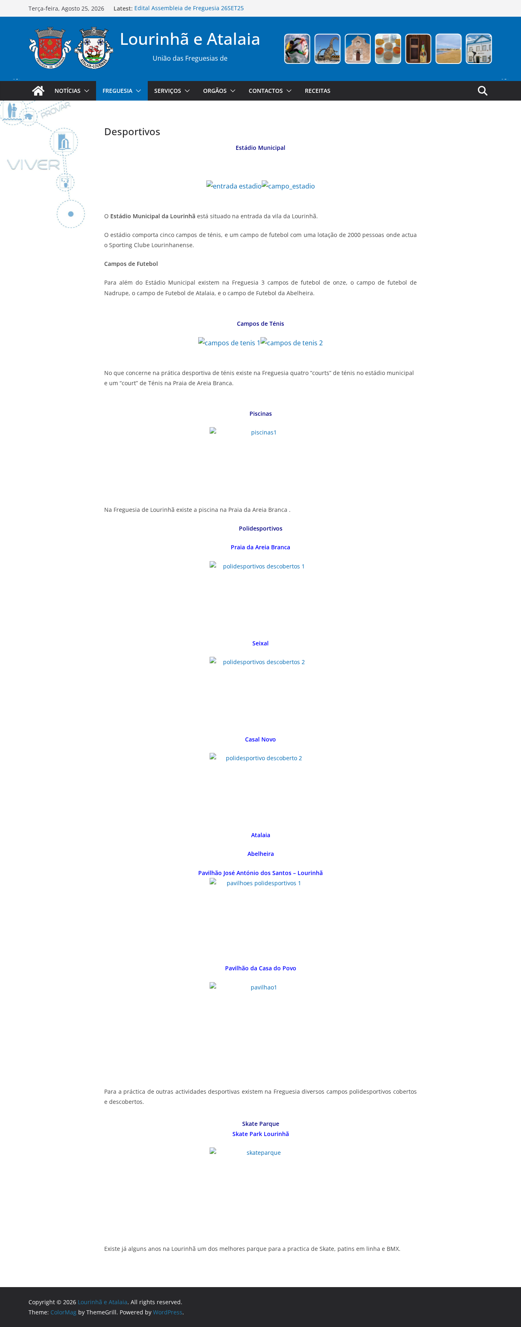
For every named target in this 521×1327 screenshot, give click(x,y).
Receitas (318, 90)
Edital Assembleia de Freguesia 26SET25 (189, 8)
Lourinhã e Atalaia (190, 38)
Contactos (266, 90)
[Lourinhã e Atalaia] (38, 91)
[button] (85, 91)
